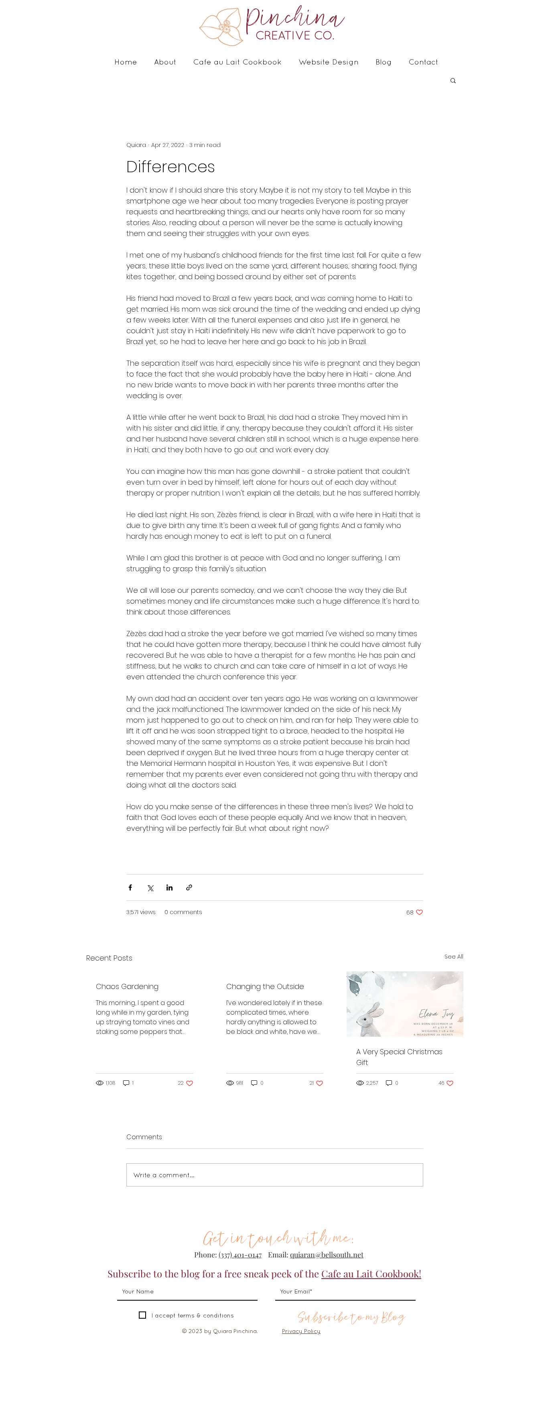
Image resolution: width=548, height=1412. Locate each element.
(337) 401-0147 (240, 1254)
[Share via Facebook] (130, 887)
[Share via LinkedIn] (169, 887)
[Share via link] (189, 887)
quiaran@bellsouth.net (326, 1254)
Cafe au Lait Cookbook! (371, 1273)
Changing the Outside (265, 986)
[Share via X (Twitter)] (150, 887)
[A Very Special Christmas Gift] (405, 1004)
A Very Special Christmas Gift (399, 1057)
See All (453, 957)
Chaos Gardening (127, 986)
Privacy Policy (301, 1331)
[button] (453, 80)
